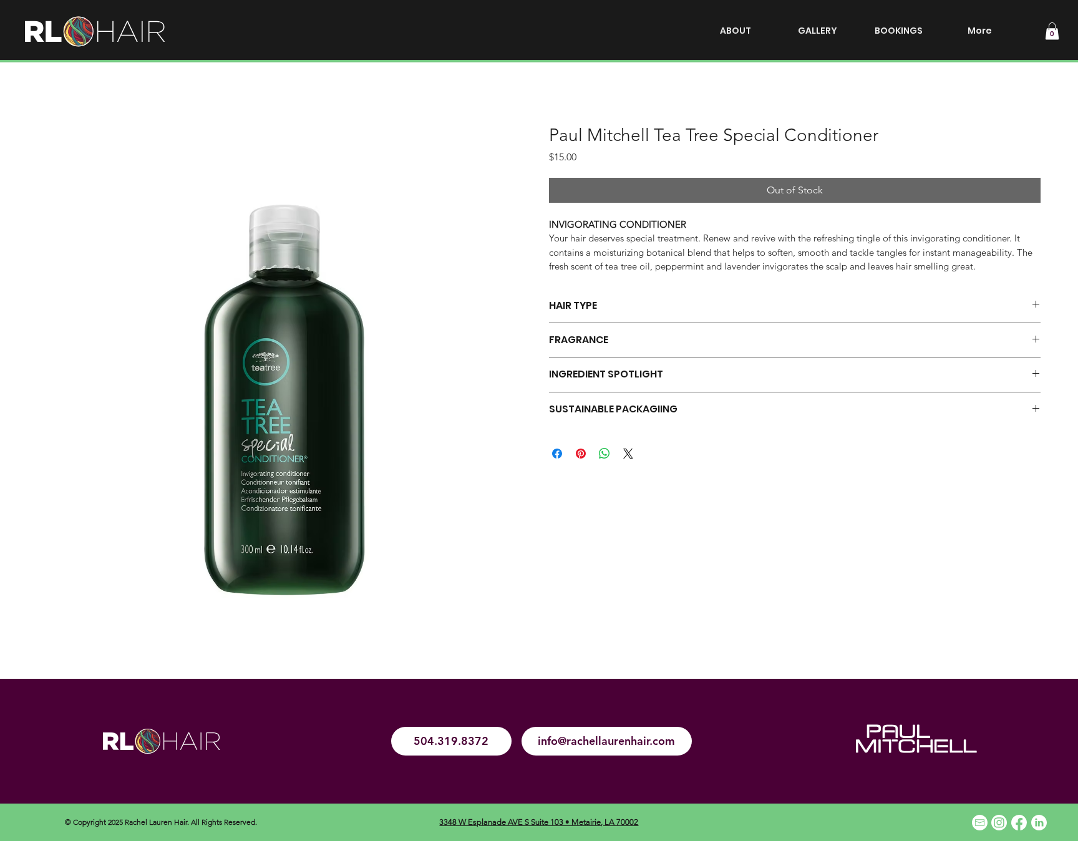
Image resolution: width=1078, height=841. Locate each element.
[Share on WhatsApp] (604, 453)
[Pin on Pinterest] (580, 453)
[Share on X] (628, 453)
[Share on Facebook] (557, 453)
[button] (1052, 30)
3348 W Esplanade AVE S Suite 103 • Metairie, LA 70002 (538, 822)
